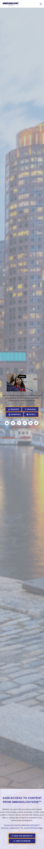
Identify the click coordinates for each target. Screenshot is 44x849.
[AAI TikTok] (36, 423)
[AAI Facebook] (14, 423)
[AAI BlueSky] (25, 423)
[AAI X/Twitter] (19, 423)
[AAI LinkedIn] (7, 423)
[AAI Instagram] (31, 423)
